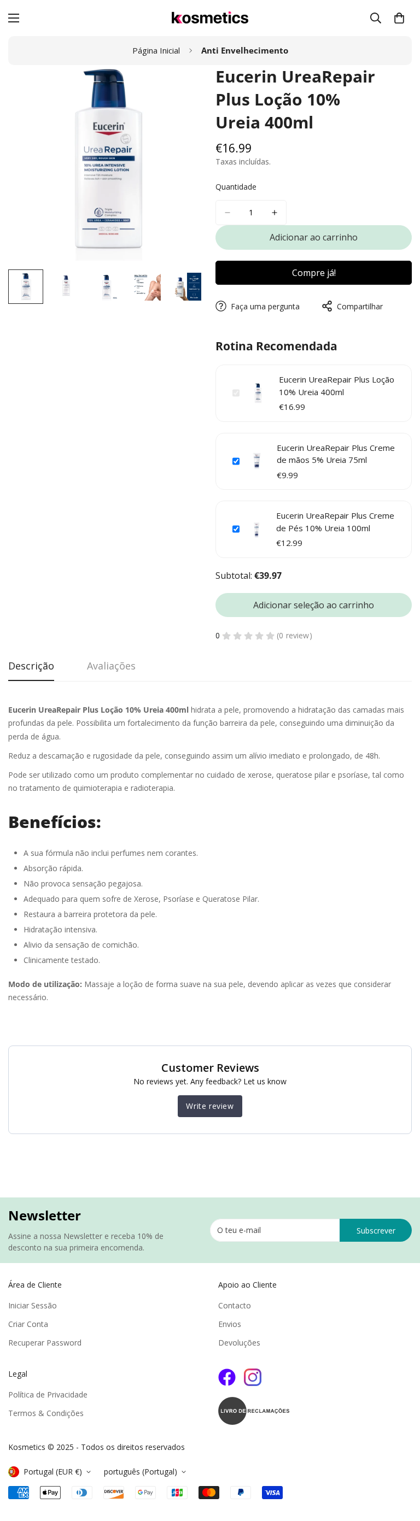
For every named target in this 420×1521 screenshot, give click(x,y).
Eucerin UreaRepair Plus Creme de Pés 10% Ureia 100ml (335, 521)
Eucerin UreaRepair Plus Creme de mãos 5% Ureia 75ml (336, 454)
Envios (229, 1324)
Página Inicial (156, 50)
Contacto (234, 1305)
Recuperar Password (44, 1342)
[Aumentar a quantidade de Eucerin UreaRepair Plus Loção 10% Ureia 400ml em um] (274, 213)
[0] (399, 18)
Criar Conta (28, 1324)
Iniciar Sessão (32, 1305)
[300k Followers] (227, 1377)
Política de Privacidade (48, 1394)
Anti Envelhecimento (244, 50)
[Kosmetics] (210, 18)
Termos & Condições (46, 1413)
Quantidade (235, 186)
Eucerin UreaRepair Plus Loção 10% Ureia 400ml (336, 385)
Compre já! (314, 273)
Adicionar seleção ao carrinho (313, 605)
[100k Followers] (252, 1377)
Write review (210, 1106)
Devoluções (239, 1342)
